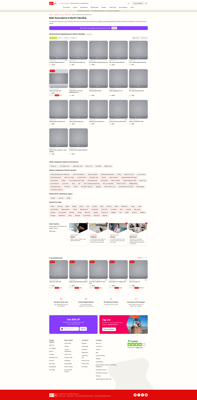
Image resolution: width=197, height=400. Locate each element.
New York (109, 206)
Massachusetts (65, 209)
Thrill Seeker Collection (57, 189)
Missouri (105, 215)
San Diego (52, 363)
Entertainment (54, 180)
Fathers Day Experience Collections (60, 174)
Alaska (116, 206)
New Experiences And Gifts (126, 186)
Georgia (79, 212)
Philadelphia (52, 366)
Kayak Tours (143, 180)
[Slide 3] (78, 86)
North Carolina (54, 209)
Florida (52, 206)
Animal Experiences (56, 186)
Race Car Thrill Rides (108, 183)
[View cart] (146, 3)
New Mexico (62, 215)
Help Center (52, 231)
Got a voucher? (138, 3)
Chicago (51, 354)
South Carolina (62, 212)
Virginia (75, 209)
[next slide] (66, 50)
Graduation (85, 352)
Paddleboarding (133, 183)
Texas (139, 206)
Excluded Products (101, 370)
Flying (73, 183)
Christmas (84, 366)
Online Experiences (92, 180)
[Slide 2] (77, 86)
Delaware (113, 212)
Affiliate (98, 358)
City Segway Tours (65, 166)
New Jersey (137, 209)
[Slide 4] (57, 86)
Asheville (53, 198)
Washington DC (53, 357)
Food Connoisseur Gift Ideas (76, 180)
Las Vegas (52, 370)
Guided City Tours (58, 14)
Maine (70, 215)
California (59, 206)
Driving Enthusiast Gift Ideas (129, 177)
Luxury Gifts (65, 183)
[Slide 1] (53, 86)
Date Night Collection (86, 186)
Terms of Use (62, 396)
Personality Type (93, 177)
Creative (103, 177)
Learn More (116, 11)
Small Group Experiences (107, 174)
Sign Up (83, 329)
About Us (98, 343)
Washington (124, 206)
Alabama (95, 212)
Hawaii (67, 206)
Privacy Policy (70, 396)
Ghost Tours (89, 166)
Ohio (120, 212)
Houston (51, 360)
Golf (79, 183)
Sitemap (98, 376)
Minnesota (97, 215)
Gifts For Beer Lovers (110, 186)
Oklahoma (77, 215)
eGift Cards (67, 343)
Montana (53, 212)
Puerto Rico (104, 209)
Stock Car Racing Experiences (92, 183)
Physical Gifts (104, 180)
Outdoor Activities (93, 174)
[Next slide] (126, 11)
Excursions (67, 14)
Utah (87, 206)
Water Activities (115, 180)
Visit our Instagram (109, 329)
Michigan (53, 215)
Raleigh (68, 198)
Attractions (67, 186)
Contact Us (99, 346)
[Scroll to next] (146, 258)
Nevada (74, 206)
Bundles (75, 186)
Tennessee (114, 209)
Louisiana (128, 209)
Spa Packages (140, 186)
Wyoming (71, 212)
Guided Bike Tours (77, 166)
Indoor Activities (113, 177)
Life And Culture (141, 174)
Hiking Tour (53, 166)
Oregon (133, 206)
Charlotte (60, 198)
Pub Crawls (98, 166)
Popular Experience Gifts (129, 180)
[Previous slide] (70, 11)
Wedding (84, 349)
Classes (63, 180)
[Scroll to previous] (144, 258)
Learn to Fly (67, 354)
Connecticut (104, 212)
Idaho (121, 209)
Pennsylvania (94, 209)
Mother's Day (85, 360)
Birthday (84, 343)
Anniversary (85, 346)
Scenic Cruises (68, 366)
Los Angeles (52, 348)
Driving (119, 174)
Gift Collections (55, 183)
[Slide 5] (58, 86)
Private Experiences (56, 177)
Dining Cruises (68, 357)
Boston (51, 351)
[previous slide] (51, 50)
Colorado (94, 206)
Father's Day (85, 363)
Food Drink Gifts (81, 177)
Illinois (102, 206)
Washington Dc (84, 209)
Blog (97, 352)
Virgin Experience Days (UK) (103, 379)
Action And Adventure (78, 174)
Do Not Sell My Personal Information (84, 396)
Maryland (142, 212)
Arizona (81, 206)
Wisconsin (87, 212)
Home (50, 14)
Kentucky (134, 212)
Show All (139, 257)
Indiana (127, 212)
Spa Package (68, 363)
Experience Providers (102, 373)
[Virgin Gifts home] (52, 3)
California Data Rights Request (102, 396)
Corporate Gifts (100, 355)
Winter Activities (121, 183)
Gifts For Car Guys (69, 177)
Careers (98, 349)
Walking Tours (108, 166)
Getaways (98, 186)
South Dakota (87, 215)
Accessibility (99, 362)
